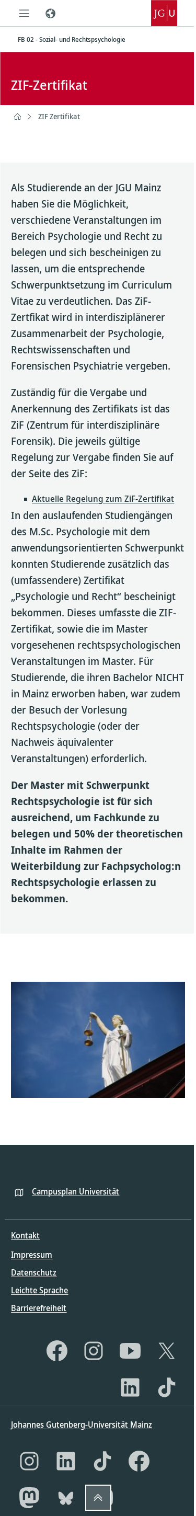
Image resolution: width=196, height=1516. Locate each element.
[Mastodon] (29, 1497)
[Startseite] (17, 116)
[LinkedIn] (130, 1387)
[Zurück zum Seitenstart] (98, 1498)
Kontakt (25, 1235)
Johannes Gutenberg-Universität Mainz (81, 1424)
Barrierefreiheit (38, 1308)
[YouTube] (130, 1350)
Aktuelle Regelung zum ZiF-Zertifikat (103, 498)
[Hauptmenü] (24, 13)
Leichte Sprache (39, 1290)
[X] (166, 1350)
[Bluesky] (65, 1497)
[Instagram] (93, 1350)
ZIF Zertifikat (59, 116)
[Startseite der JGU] (164, 13)
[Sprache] (50, 13)
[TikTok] (166, 1387)
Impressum (31, 1254)
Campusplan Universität (75, 1191)
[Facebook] (57, 1350)
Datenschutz (33, 1272)
